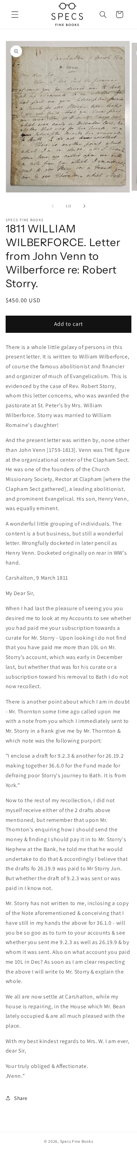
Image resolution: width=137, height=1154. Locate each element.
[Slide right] (84, 206)
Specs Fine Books (76, 1141)
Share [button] (20, 1098)
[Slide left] (52, 206)
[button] (15, 14)
